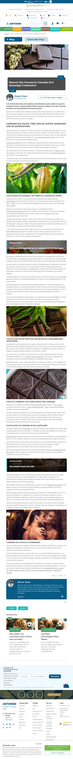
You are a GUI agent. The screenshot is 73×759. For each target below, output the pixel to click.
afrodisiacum (28, 429)
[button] (9, 97)
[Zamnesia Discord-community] (10, 727)
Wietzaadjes (22, 705)
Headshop (21, 708)
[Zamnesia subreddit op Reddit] (7, 727)
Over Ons (35, 716)
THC (31, 201)
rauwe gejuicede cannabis (36, 407)
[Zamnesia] (16, 23)
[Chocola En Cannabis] (36, 57)
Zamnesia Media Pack (38, 722)
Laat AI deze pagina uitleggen (52, 97)
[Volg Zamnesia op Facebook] (3, 724)
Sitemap (35, 733)
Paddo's (21, 716)
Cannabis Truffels (25, 570)
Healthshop (22, 711)
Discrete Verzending (37, 730)
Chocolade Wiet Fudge (50, 568)
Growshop (21, 719)
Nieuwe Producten (37, 711)
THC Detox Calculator (65, 705)
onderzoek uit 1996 (26, 259)
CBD (13, 203)
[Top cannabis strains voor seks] (36, 525)
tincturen (59, 405)
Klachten (48, 734)
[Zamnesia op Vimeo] (10, 724)
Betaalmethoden (50, 711)
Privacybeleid (26, 687)
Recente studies (11, 436)
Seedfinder (35, 705)
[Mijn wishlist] (58, 24)
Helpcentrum (49, 705)
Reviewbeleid (49, 728)
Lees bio (20, 597)
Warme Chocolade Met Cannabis (41, 570)
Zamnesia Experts (37, 728)
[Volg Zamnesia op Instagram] (7, 724)
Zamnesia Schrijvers (37, 725)
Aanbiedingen (22, 725)
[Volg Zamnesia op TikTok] (3, 727)
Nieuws (23, 608)
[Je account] (53, 24)
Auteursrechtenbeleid (51, 737)
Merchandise (22, 722)
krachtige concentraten (39, 405)
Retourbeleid (49, 726)
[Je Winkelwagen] (64, 24)
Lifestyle (11, 608)
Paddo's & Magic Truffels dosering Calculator (64, 710)
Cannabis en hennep (12, 143)
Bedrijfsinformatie (50, 708)
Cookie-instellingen (57, 753)
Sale (20, 728)
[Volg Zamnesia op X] (13, 724)
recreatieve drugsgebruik (55, 485)
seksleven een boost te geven (46, 137)
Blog (34, 708)
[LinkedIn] (62, 596)
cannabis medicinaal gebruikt (34, 357)
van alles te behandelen (58, 153)
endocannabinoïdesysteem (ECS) (16, 211)
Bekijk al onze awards (54, 694)
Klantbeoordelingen (37, 719)
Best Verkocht (36, 714)
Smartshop (21, 714)
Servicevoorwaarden (41, 687)
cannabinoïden (10, 201)
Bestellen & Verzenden (51, 714)
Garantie (48, 731)
